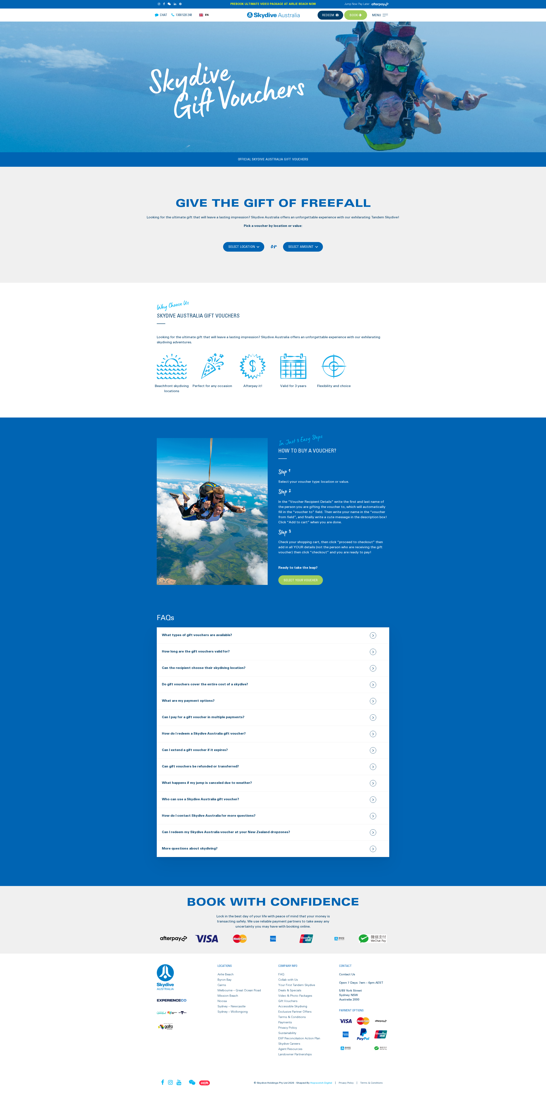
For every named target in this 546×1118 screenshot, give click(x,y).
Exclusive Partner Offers (295, 1011)
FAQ (281, 974)
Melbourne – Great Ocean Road (239, 990)
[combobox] (203, 15)
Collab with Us (288, 979)
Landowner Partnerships (295, 1054)
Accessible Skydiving (292, 1006)
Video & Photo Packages (295, 995)
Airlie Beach (226, 974)
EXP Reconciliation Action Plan (299, 1038)
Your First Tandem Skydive (296, 985)
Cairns (222, 985)
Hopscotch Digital (321, 1083)
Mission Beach (228, 995)
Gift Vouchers (288, 1001)
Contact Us (347, 974)
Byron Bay (224, 979)
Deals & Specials (289, 990)
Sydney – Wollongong (233, 1011)
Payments (285, 1022)
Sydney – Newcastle (231, 1006)
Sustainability (287, 1033)
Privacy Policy (287, 1027)
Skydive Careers (289, 1043)
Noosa (222, 1001)
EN (207, 15)
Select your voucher (301, 580)
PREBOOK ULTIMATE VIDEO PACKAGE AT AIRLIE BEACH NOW (273, 4)
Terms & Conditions (292, 1017)
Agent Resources (290, 1049)
